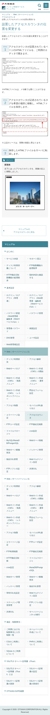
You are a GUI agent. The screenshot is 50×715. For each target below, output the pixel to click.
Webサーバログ (13, 368)
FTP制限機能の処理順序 (36, 266)
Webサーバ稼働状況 (13, 451)
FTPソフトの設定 (13, 470)
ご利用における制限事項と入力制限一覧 (13, 632)
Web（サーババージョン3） (19, 479)
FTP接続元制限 (36, 424)
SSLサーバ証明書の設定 (36, 670)
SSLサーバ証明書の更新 (13, 682)
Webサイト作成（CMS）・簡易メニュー (13, 381)
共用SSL (33, 469)
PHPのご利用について (36, 643)
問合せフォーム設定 (36, 391)
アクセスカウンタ (8, 17)
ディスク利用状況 (13, 360)
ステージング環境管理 (13, 603)
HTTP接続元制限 (12, 559)
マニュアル (6, 14)
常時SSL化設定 (13, 593)
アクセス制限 (12, 405)
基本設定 (10, 288)
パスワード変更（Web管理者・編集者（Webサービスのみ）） (13, 317)
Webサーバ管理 (13, 577)
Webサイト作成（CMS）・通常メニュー (36, 381)
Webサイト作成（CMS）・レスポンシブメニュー (13, 394)
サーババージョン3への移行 (36, 613)
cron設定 (33, 431)
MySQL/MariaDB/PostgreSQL (13, 441)
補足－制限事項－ (14, 622)
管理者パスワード (13, 329)
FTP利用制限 (12, 551)
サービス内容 (12, 259)
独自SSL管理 (12, 459)
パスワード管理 (36, 313)
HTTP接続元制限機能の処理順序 (13, 278)
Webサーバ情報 (36, 440)
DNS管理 (10, 338)
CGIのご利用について (12, 643)
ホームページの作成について (36, 630)
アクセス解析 (35, 359)
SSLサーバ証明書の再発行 (36, 682)
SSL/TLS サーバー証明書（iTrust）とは (13, 671)
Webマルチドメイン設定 (36, 460)
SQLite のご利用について (13, 652)
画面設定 (33, 328)
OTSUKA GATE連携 (15, 691)
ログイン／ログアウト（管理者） (13, 298)
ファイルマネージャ (13, 432)
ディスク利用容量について (13, 266)
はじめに (10, 251)
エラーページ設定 (13, 416)
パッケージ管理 (36, 450)
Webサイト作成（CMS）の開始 (36, 370)
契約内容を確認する (36, 276)
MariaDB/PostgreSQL (36, 568)
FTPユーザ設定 (13, 424)
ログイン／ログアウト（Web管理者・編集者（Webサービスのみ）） (36, 301)
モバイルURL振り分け (36, 406)
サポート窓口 (35, 259)
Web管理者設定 (13, 344)
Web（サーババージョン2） (23, 14)
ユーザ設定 (34, 338)
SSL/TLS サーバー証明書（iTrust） (22, 661)
